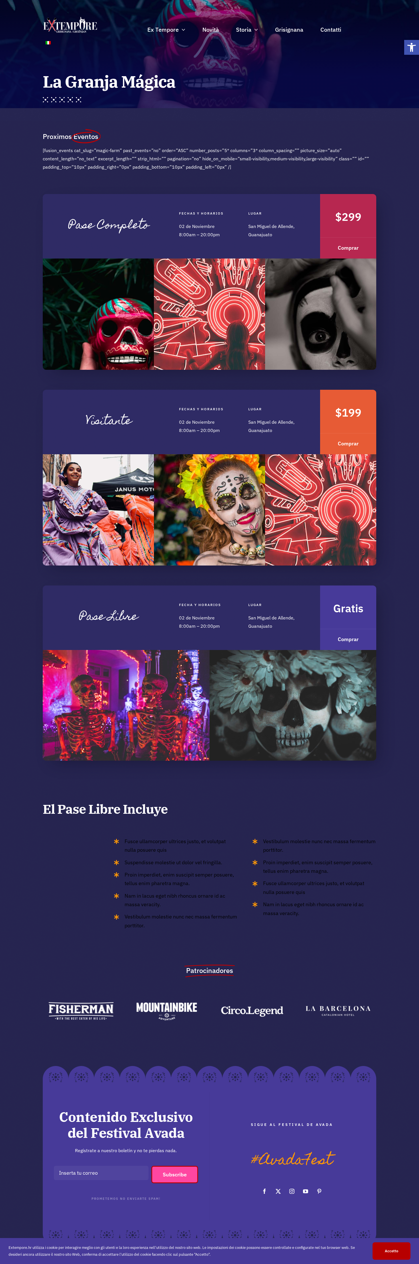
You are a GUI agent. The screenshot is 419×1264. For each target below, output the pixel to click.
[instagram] (291, 1191)
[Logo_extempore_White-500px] (70, 18)
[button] (411, 47)
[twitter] (278, 1191)
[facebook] (264, 1191)
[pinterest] (319, 1191)
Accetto (391, 1251)
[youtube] (305, 1191)
